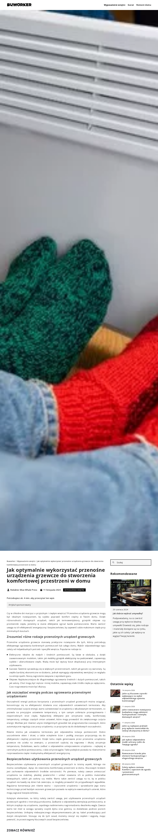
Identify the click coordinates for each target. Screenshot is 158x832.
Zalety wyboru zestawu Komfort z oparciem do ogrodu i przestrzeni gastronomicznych (136, 771)
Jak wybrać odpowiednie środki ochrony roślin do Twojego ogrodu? (133, 742)
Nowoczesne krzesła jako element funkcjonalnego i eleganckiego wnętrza (134, 755)
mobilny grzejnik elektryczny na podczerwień (70, 658)
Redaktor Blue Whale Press (23, 590)
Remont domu (143, 5)
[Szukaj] (113, 562)
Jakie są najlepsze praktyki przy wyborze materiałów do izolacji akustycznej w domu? (135, 728)
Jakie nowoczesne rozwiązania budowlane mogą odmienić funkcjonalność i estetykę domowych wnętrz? (136, 713)
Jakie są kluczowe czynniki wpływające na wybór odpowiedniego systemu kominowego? (134, 697)
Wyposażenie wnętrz (114, 5)
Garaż (131, 5)
